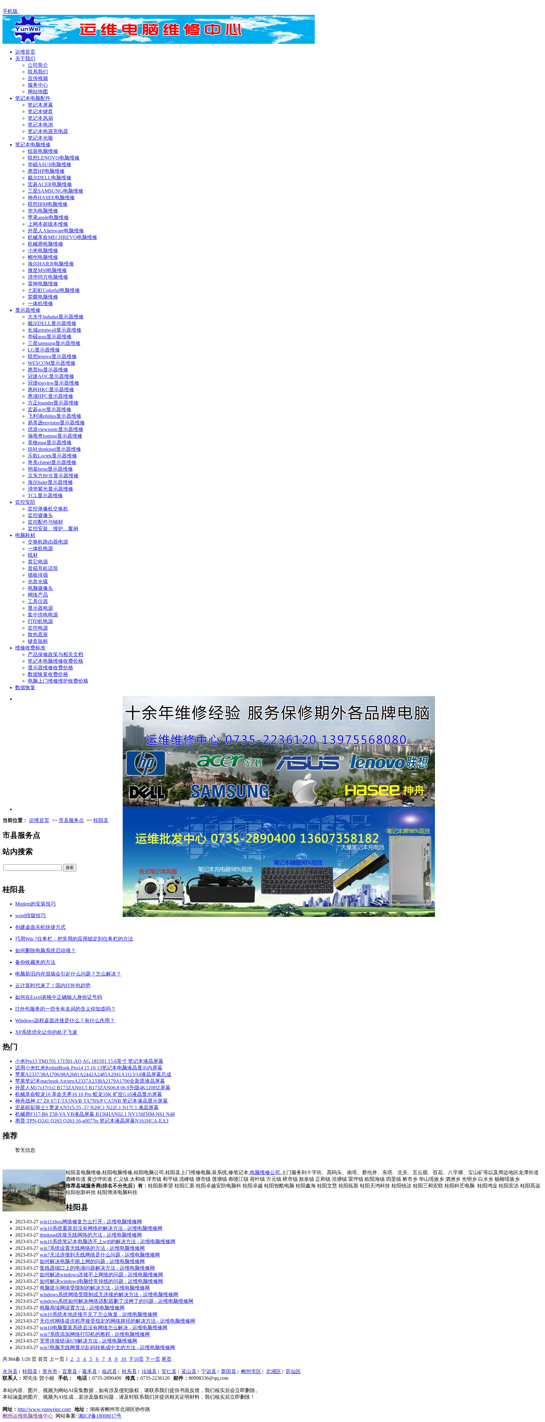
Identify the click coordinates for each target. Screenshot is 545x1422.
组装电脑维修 (43, 151)
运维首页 (25, 52)
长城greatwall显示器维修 (54, 330)
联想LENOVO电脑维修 (53, 157)
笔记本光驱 (40, 138)
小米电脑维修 (43, 250)
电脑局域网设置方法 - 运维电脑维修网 (82, 1307)
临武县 (109, 1371)
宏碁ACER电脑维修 (50, 184)
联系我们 (38, 71)
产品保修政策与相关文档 (55, 654)
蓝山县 (188, 1371)
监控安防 (25, 502)
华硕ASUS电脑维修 (49, 164)
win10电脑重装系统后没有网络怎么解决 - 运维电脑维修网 (103, 1327)
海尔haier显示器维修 (50, 482)
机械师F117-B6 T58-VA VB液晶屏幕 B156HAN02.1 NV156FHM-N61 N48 (95, 1114)
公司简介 (38, 65)
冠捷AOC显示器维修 (51, 376)
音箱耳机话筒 (43, 568)
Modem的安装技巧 (35, 903)
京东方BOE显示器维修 (53, 475)
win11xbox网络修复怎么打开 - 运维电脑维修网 (91, 1221)
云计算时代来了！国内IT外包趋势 (53, 985)
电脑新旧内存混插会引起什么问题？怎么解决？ (68, 973)
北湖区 (273, 1371)
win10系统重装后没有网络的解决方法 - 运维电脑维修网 (101, 1228)
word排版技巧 (30, 915)
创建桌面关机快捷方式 (40, 927)
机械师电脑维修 (45, 244)
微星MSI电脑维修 (47, 270)
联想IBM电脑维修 (47, 204)
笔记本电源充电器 (48, 131)
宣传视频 (38, 78)
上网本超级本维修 (48, 224)
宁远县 (208, 1371)
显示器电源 (40, 608)
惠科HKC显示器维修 (51, 389)
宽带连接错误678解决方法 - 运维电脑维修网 (88, 1340)
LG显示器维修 (44, 350)
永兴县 (10, 1371)
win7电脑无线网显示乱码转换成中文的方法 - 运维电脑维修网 (107, 1347)
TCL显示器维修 (45, 495)
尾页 (166, 1359)
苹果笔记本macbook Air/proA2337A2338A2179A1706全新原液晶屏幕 (90, 1081)
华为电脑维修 (43, 210)
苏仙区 (293, 1371)
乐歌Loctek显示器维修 (52, 455)
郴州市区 (251, 1371)
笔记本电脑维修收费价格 (55, 661)
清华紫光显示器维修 (50, 489)
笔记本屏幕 (40, 105)
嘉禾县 (89, 1371)
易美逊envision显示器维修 (56, 422)
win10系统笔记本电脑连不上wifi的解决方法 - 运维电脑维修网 (107, 1241)
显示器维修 (27, 310)
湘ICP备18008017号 (99, 1416)
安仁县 (169, 1371)
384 (11, 1359)
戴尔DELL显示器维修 (52, 323)
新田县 (228, 1371)
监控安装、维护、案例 (53, 528)
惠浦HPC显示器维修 (50, 396)
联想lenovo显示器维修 (52, 356)
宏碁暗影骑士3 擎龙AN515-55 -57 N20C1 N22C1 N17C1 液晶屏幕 (87, 1107)
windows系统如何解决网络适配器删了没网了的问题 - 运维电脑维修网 (116, 1301)
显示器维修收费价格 (50, 667)
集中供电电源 (43, 614)
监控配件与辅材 (45, 522)
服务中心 (38, 85)
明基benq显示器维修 (50, 469)
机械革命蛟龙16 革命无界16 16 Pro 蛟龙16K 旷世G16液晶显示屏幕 (88, 1094)
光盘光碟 (38, 581)
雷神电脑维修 (43, 283)
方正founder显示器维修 (53, 402)
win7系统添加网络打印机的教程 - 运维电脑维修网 (95, 1334)
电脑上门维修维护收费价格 (58, 681)
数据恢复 (25, 687)
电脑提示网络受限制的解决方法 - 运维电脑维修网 (95, 1288)
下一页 (152, 1359)
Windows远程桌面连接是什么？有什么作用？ (65, 1020)
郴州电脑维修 (43, 257)
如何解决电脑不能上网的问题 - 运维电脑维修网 (92, 1261)
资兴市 (49, 1371)
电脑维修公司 (265, 1172)
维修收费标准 (30, 647)
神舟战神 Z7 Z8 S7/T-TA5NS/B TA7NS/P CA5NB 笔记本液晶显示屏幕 (91, 1101)
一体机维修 (40, 303)
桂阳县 (100, 820)
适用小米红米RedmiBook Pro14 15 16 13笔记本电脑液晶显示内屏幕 (88, 1067)
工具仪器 (38, 601)
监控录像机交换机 (48, 508)
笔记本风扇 (40, 118)
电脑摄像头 (40, 588)
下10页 (136, 1359)
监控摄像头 (40, 515)
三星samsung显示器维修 (54, 343)
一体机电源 (40, 548)
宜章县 (69, 1371)
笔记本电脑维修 (32, 144)
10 (123, 1359)
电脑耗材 (25, 535)
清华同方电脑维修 (48, 277)
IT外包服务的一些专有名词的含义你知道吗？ (65, 1008)
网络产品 (38, 594)
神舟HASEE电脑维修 (51, 197)
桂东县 (129, 1371)
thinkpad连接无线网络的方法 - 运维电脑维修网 (91, 1235)
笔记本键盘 (40, 111)
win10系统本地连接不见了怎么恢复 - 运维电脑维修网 (98, 1314)
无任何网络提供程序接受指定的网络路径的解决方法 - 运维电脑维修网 (117, 1321)
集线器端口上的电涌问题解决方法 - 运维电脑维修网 (97, 1268)
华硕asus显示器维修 (50, 336)
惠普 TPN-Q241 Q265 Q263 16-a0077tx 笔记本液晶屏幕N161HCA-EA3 (91, 1120)
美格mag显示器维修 (50, 442)
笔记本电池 (40, 124)
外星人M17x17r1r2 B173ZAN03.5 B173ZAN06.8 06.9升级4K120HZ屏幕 (92, 1087)
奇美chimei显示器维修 (52, 462)
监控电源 (38, 628)
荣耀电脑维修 (43, 297)
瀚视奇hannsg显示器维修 (55, 436)
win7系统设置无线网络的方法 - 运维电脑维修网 (92, 1248)
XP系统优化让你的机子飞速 (46, 1032)
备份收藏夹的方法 (35, 962)
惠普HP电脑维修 (46, 171)
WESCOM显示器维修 (51, 363)
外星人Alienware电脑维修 (56, 230)
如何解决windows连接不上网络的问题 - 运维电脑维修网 (101, 1274)
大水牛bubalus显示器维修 (56, 316)
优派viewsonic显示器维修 (55, 429)
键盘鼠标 (38, 641)
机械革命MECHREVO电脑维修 (62, 237)
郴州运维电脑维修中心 (28, 1416)
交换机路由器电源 (48, 542)
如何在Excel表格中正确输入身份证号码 (58, 997)
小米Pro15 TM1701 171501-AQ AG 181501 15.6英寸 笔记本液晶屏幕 (89, 1061)
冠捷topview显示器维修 (53, 383)
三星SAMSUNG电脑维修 (55, 191)
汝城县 (149, 1371)
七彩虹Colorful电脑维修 (54, 290)
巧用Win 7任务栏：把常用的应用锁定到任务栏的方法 (74, 938)
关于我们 (25, 58)
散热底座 (38, 634)
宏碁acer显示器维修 (49, 409)
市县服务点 (71, 820)
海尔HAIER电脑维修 (51, 263)
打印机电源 (40, 621)
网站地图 (38, 91)
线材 (33, 555)
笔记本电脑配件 (32, 98)
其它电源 (38, 561)
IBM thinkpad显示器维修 (54, 449)
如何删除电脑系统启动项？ (45, 950)
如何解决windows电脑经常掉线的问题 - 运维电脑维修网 (101, 1281)
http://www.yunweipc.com (44, 1409)
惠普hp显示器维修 (48, 369)
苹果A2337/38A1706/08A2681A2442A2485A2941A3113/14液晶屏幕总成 (93, 1074)
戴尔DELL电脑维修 (49, 177)
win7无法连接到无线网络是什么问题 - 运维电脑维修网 (100, 1254)
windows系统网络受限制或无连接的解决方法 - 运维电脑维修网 (109, 1294)
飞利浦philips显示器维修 (54, 416)
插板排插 (38, 575)
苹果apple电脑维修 (48, 217)
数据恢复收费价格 (48, 674)
